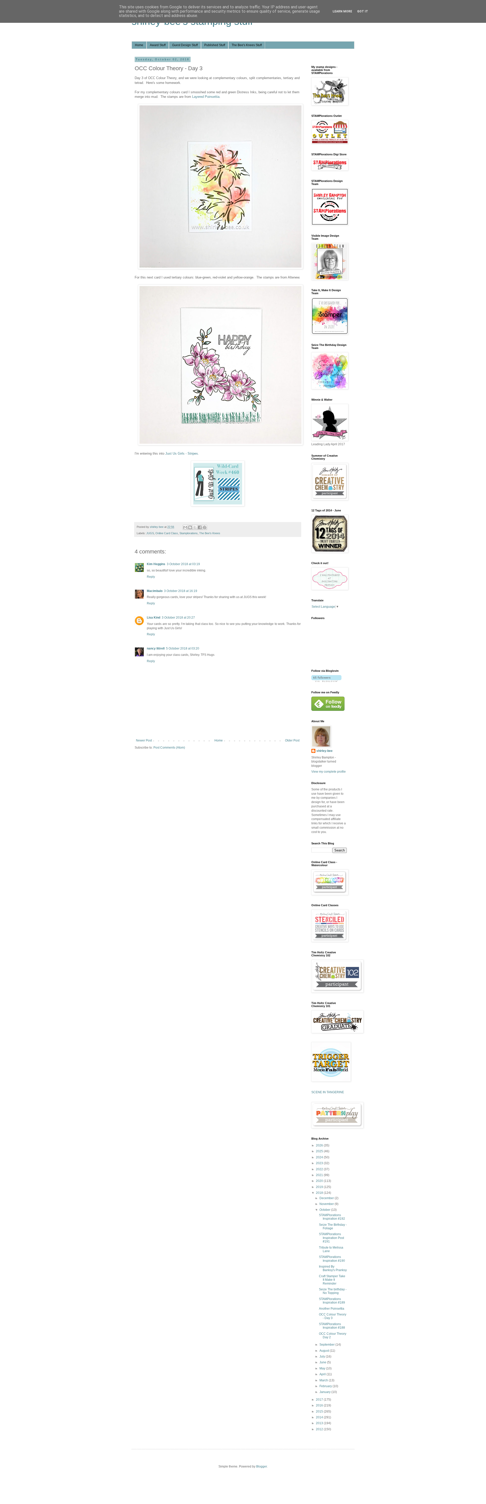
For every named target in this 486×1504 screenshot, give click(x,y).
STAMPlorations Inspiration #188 (332, 1325)
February (326, 1386)
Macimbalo (155, 591)
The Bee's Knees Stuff (247, 45)
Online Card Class (166, 533)
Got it (362, 11)
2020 (320, 1181)
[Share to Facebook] (199, 527)
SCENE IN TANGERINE (327, 1092)
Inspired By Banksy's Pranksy (333, 1268)
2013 (320, 1423)
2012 (320, 1429)
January (325, 1392)
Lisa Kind (153, 617)
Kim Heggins (156, 564)
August (324, 1350)
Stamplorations (188, 533)
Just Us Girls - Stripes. (182, 453)
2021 (320, 1175)
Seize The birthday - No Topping (333, 1291)
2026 (320, 1145)
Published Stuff (214, 45)
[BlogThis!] (190, 527)
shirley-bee (324, 751)
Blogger (261, 1466)
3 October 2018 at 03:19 (183, 564)
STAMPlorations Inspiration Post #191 (331, 1237)
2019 (320, 1187)
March (324, 1380)
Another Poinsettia (331, 1308)
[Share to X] (194, 527)
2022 (320, 1169)
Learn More (342, 11)
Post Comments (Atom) (169, 747)
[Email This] (185, 527)
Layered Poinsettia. (206, 97)
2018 (320, 1193)
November (327, 1204)
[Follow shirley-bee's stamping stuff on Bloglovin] (326, 681)
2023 (320, 1163)
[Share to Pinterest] (204, 527)
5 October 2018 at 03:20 (182, 648)
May (322, 1368)
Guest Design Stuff (185, 45)
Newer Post (144, 740)
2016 (320, 1405)
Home (139, 45)
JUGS (150, 533)
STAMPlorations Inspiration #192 (332, 1216)
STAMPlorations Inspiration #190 (332, 1258)
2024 (320, 1157)
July (322, 1356)
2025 (320, 1151)
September (327, 1344)
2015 (320, 1411)
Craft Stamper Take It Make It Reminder (332, 1279)
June (323, 1362)
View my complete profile (328, 771)
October (325, 1210)
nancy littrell (156, 648)
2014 (320, 1417)
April (323, 1374)
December (327, 1198)
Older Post (292, 740)
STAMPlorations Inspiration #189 (332, 1300)
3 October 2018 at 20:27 (178, 617)
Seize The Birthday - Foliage (333, 1226)
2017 (320, 1399)
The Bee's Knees (209, 533)
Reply (151, 577)
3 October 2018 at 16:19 (180, 591)
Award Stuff (158, 45)
